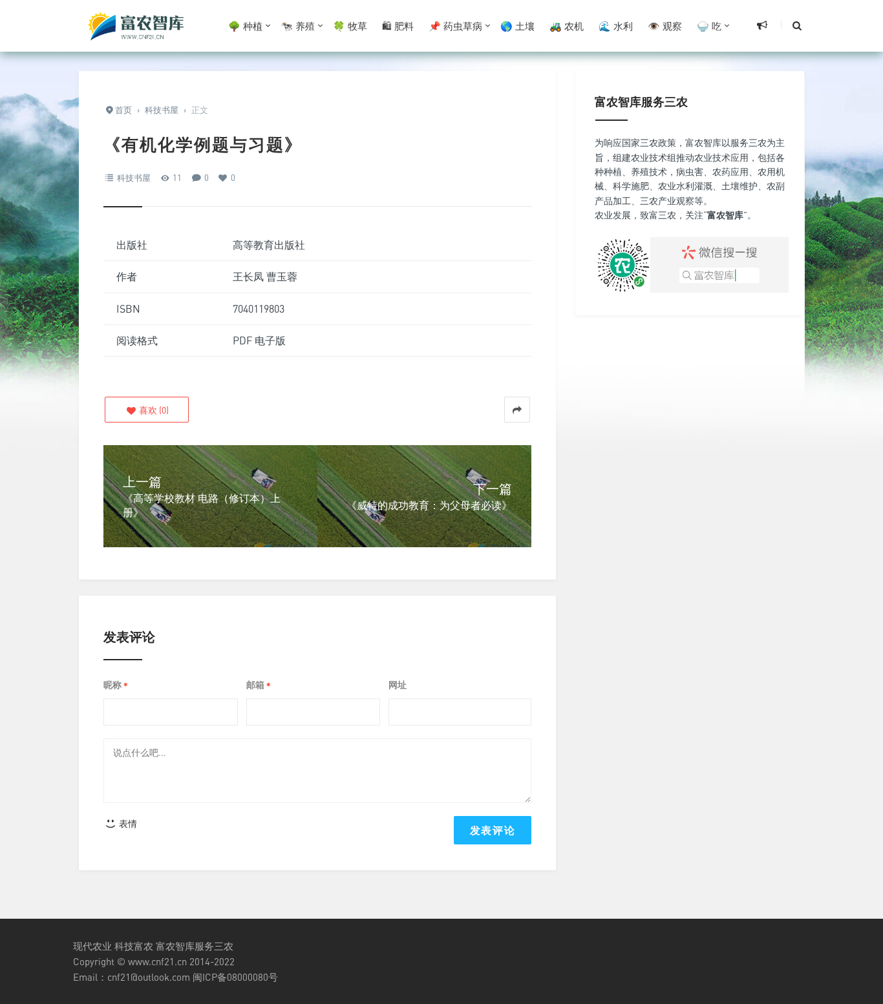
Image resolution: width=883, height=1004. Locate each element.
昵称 (115, 685)
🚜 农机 (566, 26)
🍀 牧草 (350, 26)
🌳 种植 (245, 26)
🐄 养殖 (298, 26)
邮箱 (258, 685)
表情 (127, 823)
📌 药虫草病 (455, 26)
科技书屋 (134, 178)
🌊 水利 (616, 26)
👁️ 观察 (665, 26)
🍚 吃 (709, 26)
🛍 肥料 (398, 26)
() (153, 409)
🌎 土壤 (517, 26)
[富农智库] (137, 26)
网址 (397, 684)
